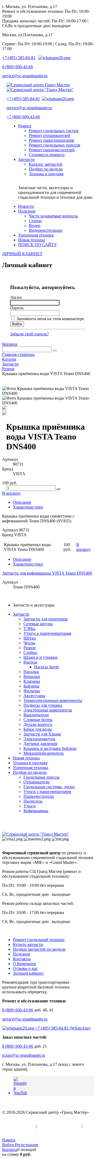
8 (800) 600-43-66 (17, 66)
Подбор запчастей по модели (39, 949)
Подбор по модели (30, 772)
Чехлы (29, 643)
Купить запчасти (28, 944)
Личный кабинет (28, 973)
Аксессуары (34, 695)
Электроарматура (39, 739)
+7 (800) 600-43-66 (23, 117)
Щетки (29, 638)
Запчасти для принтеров (45, 619)
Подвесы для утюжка (42, 705)
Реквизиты (12, 1131)
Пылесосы (32, 801)
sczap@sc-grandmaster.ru (23, 1055)
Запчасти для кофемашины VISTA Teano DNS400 (47, 573)
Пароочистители (38, 796)
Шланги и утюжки (40, 657)
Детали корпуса (37, 724)
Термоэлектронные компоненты (52, 700)
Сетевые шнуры (38, 623)
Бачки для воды (37, 729)
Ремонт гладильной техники (39, 939)
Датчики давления (40, 743)
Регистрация (26, 1144)
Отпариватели (36, 782)
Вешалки (31, 676)
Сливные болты (38, 719)
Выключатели (36, 715)
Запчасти (21, 614)
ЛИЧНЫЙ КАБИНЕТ (22, 253)
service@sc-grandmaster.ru (24, 76)
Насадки (31, 671)
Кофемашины (35, 810)
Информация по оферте (59, 1126)
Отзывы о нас (25, 968)
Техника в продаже (30, 763)
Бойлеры (31, 686)
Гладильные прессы (41, 777)
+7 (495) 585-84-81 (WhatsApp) (62, 1028)
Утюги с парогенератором (47, 791)
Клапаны (31, 681)
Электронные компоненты (47, 710)
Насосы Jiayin (46, 667)
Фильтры (31, 691)
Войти (8, 1144)
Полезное (21, 954)
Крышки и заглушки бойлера (50, 748)
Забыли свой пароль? (29, 334)
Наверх (8, 1140)
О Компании (24, 963)
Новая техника (26, 758)
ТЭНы (29, 628)
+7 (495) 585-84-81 (18, 57)
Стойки (30, 652)
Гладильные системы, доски (49, 786)
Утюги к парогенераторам (47, 633)
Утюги (29, 806)
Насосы (30, 662)
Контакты (22, 959)
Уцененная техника (30, 767)
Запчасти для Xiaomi (42, 734)
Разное (29, 647)
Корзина (9, 344)
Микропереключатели (43, 753)
